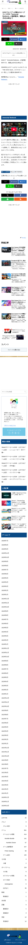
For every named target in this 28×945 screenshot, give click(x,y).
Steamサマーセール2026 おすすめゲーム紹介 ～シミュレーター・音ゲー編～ (14, 449)
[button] (18, 43)
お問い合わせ (7, 939)
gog (13, 171)
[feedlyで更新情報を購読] (7, 199)
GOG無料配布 (19, 171)
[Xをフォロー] (7, 195)
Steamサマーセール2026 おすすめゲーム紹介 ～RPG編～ (14, 464)
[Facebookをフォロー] (20, 195)
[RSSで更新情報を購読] (20, 199)
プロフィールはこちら (10, 425)
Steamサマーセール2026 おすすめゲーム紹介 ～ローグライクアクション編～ (14, 479)
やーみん (14, 407)
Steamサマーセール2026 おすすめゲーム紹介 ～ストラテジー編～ (14, 471)
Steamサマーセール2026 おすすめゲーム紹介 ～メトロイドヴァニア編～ (14, 458)
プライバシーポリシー (20, 939)
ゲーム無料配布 (6, 171)
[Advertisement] (14, 99)
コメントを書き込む (14, 350)
